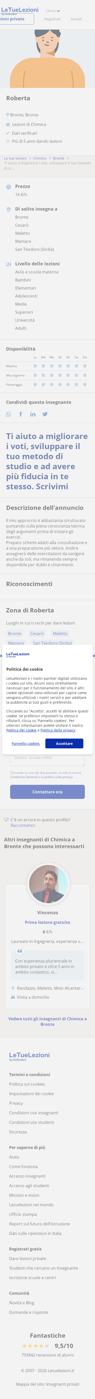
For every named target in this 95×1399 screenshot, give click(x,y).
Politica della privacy (58, 730)
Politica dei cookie (21, 730)
